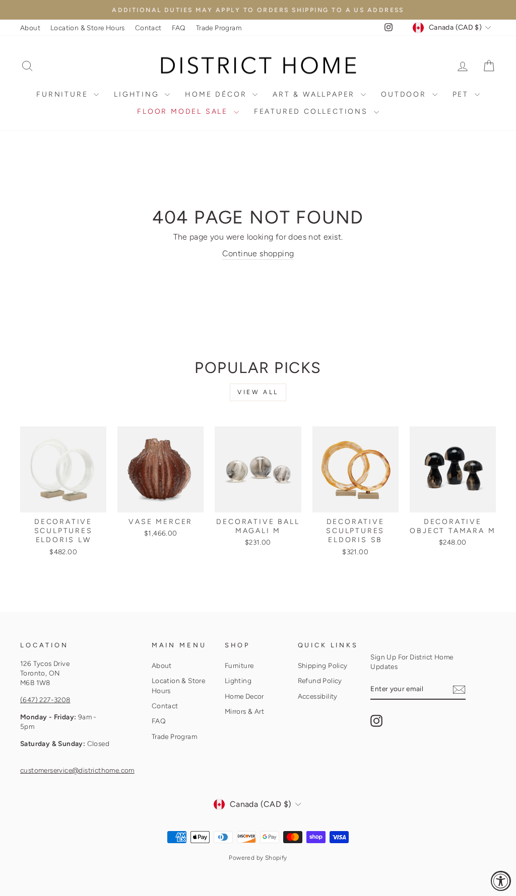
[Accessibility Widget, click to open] (501, 881)
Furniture (63, 94)
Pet (462, 94)
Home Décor (217, 94)
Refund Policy (320, 681)
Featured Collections (312, 111)
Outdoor (405, 94)
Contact (148, 28)
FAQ (179, 28)
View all (258, 392)
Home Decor (244, 696)
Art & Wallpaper (315, 94)
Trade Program (218, 28)
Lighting (138, 94)
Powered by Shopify (258, 857)
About (30, 28)
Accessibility (318, 696)
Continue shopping (258, 253)
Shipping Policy (323, 665)
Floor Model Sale (184, 111)
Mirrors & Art (244, 711)
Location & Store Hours (87, 28)
